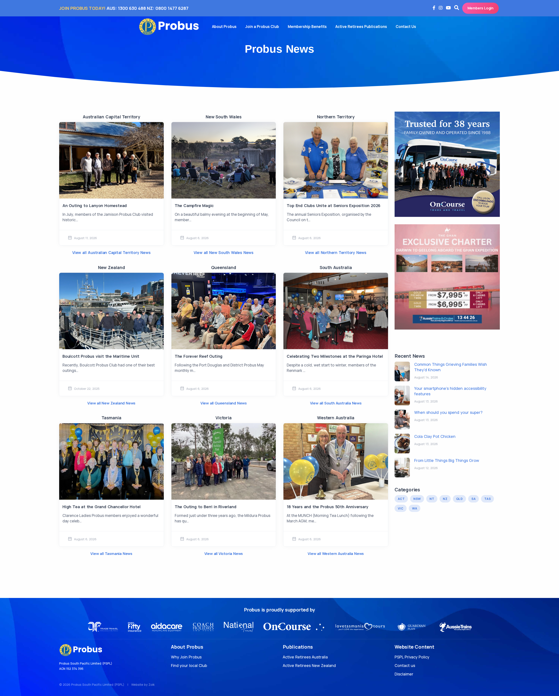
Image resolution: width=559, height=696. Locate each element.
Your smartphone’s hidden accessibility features (450, 391)
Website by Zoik (143, 684)
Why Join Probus (186, 657)
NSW (417, 499)
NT (432, 499)
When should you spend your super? (448, 412)
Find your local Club (189, 665)
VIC (400, 508)
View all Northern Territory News (335, 252)
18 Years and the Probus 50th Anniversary (327, 506)
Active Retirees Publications (361, 26)
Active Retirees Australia (305, 657)
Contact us (405, 665)
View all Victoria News (223, 553)
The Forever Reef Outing (199, 356)
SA (473, 499)
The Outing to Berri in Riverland (205, 506)
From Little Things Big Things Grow (446, 460)
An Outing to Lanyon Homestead (94, 205)
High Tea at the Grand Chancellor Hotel (101, 506)
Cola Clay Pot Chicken (434, 436)
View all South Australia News (336, 403)
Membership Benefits (307, 26)
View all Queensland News (223, 403)
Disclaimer (404, 674)
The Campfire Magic (194, 205)
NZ (445, 499)
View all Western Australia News (336, 553)
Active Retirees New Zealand (309, 665)
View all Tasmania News (111, 553)
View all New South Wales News (224, 252)
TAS (487, 499)
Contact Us (406, 26)
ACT (401, 499)
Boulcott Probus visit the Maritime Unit (100, 356)
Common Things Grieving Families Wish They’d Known (450, 367)
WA (414, 508)
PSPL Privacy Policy (412, 657)
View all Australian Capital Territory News (111, 252)
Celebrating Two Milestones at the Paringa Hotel (335, 356)
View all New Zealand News (111, 403)
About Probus (224, 26)
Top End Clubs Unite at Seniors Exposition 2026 (333, 205)
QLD (459, 499)
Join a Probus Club (262, 26)
